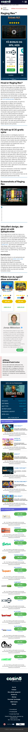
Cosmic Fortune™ (20, 468)
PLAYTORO (17, 611)
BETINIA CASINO (19, 540)
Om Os (14, 687)
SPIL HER (11, 70)
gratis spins (5, 244)
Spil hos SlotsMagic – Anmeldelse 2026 (20, 471)
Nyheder (14, 704)
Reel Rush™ (18, 496)
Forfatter (14, 689)
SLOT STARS (18, 626)
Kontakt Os (14, 694)
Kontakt (19, 350)
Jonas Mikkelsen (5, 8)
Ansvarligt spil (13, 709)
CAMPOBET (17, 582)
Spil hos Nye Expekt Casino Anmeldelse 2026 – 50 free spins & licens (20, 444)
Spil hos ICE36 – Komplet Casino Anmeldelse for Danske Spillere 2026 (20, 429)
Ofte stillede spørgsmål (14, 692)
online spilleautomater (8, 99)
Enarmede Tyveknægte (14, 699)
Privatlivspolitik (13, 711)
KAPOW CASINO (19, 555)
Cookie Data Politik (14, 714)
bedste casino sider (18, 259)
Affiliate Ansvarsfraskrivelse (19, 8)
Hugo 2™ (21, 291)
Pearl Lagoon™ (7, 291)
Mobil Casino (14, 702)
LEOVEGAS (17, 528)
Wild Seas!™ (18, 426)
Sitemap (14, 697)
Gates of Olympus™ (17, 439)
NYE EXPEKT (18, 567)
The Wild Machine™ (20, 481)
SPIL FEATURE (12, 418)
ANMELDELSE (7, 307)
